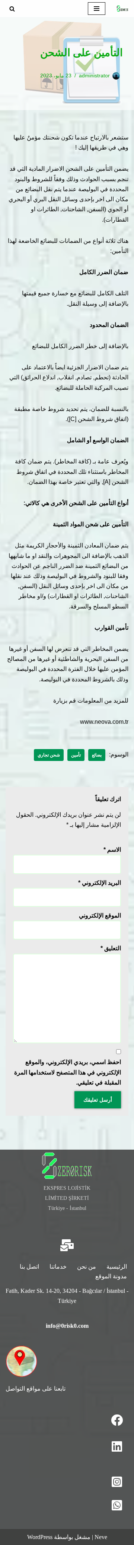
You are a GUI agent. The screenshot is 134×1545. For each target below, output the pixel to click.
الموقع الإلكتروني (100, 915)
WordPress (39, 1537)
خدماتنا (58, 1266)
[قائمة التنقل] (96, 8)
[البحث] (12, 9)
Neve (101, 1537)
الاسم (112, 850)
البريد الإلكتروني (99, 883)
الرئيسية (116, 1266)
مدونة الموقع (111, 1276)
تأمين (76, 755)
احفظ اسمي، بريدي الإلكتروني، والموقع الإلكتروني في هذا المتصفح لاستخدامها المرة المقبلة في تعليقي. (67, 1072)
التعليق (110, 948)
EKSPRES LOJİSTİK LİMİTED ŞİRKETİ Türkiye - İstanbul (67, 1198)
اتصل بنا (29, 1266)
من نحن (86, 1266)
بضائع (97, 755)
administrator (94, 75)
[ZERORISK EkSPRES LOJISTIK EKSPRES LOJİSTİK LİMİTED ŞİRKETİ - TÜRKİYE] (122, 8)
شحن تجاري (49, 755)
